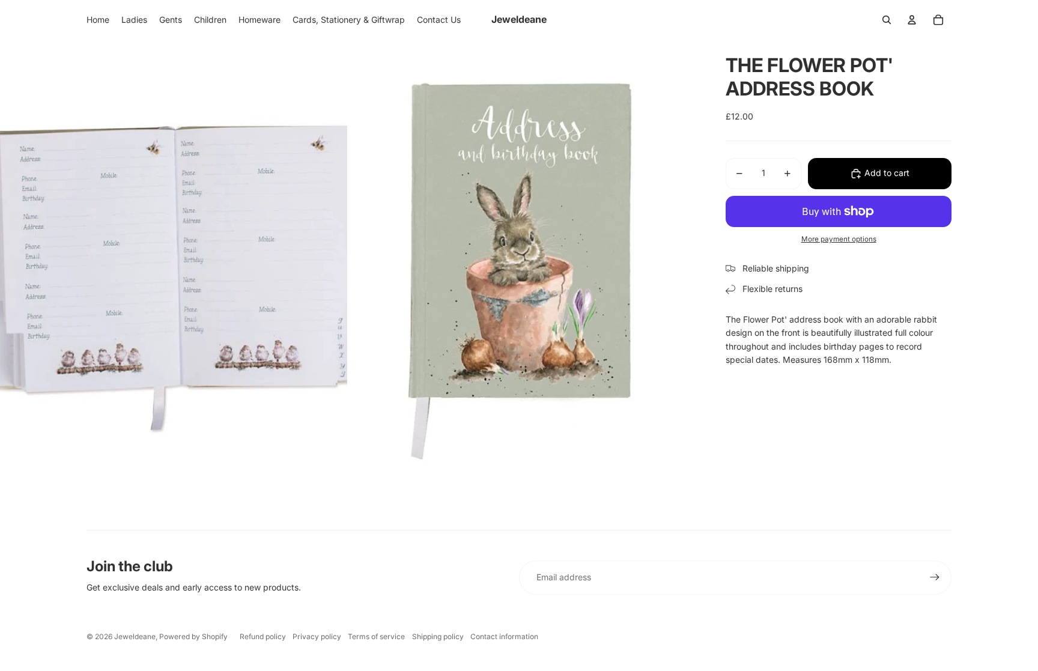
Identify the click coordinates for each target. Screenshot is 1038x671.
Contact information (504, 636)
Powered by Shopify (193, 636)
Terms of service (376, 636)
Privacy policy (317, 636)
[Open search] (886, 20)
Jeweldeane (135, 636)
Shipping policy (438, 636)
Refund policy (263, 636)
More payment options (838, 239)
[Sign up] (934, 577)
